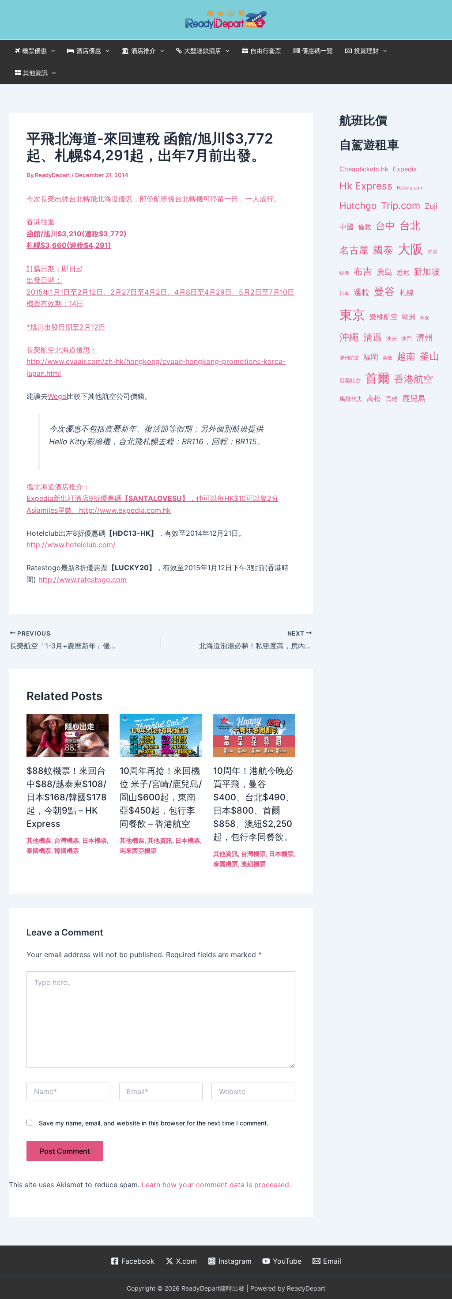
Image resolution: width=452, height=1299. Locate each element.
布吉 (363, 271)
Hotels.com (410, 188)
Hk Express (365, 186)
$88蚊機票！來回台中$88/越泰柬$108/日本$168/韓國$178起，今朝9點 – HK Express (66, 797)
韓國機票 (66, 850)
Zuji (431, 206)
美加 (387, 358)
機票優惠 (34, 50)
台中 (385, 225)
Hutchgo (358, 205)
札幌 (406, 292)
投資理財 (366, 50)
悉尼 (403, 272)
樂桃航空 (383, 317)
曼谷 (384, 291)
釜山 (429, 356)
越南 (406, 356)
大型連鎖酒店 (202, 50)
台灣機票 (66, 840)
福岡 (370, 356)
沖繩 (349, 337)
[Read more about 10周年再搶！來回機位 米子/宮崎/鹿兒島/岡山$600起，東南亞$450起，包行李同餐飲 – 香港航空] (161, 735)
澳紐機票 (253, 863)
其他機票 (38, 840)
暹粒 (361, 292)
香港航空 (413, 379)
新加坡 (427, 271)
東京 (352, 314)
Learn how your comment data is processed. (216, 1184)
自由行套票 (265, 50)
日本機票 (94, 840)
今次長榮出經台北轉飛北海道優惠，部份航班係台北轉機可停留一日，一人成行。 (160, 262)
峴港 (344, 273)
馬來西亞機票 (138, 850)
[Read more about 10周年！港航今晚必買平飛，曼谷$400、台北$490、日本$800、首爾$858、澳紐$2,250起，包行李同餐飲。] (254, 735)
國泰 (383, 250)
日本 (344, 293)
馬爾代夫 (350, 399)
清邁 (372, 337)
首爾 (377, 378)
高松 (374, 398)
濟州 (424, 338)
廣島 (384, 271)
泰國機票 (38, 850)
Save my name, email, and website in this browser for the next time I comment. (153, 1123)
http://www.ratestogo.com (82, 579)
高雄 (391, 398)
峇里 (432, 252)
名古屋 (354, 250)
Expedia (405, 169)
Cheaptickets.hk (363, 169)
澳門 (406, 339)
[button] (51, 51)
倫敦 (364, 227)
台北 (410, 225)
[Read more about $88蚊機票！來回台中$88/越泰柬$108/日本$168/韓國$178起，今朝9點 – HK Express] (67, 735)
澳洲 (391, 339)
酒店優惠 (88, 50)
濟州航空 (349, 358)
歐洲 (408, 317)
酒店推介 (143, 50)
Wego (57, 396)
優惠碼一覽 (317, 50)
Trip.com (400, 205)
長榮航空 (61, 349)
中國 (346, 226)
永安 (424, 318)
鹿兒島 (414, 398)
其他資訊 (35, 72)
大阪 (410, 249)
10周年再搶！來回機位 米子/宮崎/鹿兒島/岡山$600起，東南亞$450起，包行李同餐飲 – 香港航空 (161, 797)
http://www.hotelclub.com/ (71, 544)
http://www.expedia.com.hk (125, 510)
